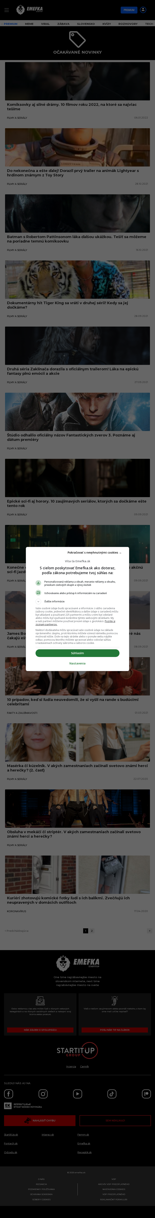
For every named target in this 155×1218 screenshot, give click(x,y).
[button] (77, 601)
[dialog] (77, 609)
